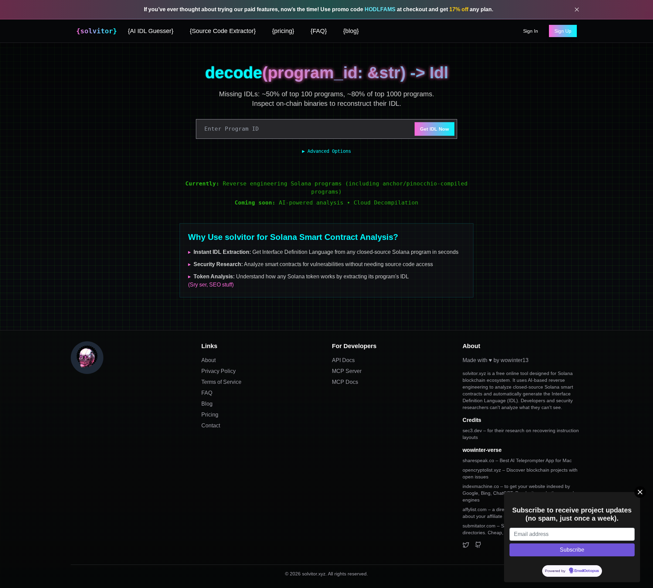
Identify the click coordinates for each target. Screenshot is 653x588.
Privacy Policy (218, 371)
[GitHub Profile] (478, 544)
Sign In (530, 31)
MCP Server (347, 371)
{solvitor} (96, 31)
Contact (210, 425)
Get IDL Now (434, 129)
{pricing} (283, 31)
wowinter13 (515, 360)
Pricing (209, 415)
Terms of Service (221, 382)
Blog (207, 404)
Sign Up (562, 31)
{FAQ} (319, 31)
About (208, 360)
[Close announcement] (576, 9)
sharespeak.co (517, 460)
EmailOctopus (586, 571)
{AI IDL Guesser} (150, 31)
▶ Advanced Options (326, 151)
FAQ (206, 393)
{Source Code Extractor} (223, 31)
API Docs (343, 360)
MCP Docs (345, 382)
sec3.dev (472, 430)
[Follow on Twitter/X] (466, 544)
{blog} (351, 31)
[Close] (640, 492)
